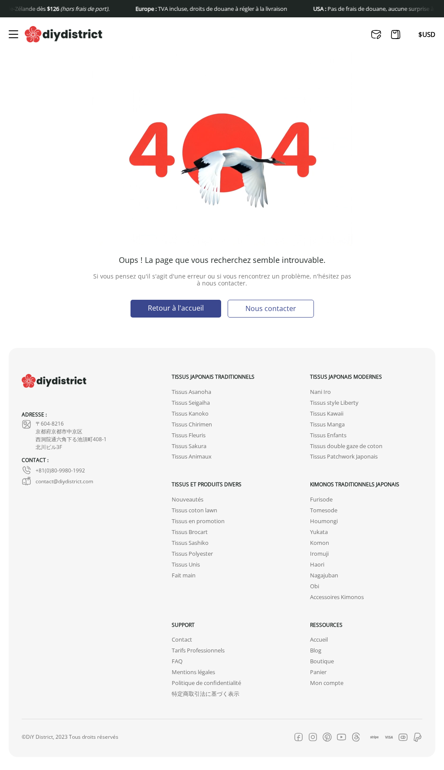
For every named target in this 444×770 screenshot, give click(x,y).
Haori (317, 564)
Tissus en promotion (198, 521)
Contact (182, 639)
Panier (318, 672)
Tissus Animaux (192, 456)
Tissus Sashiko (190, 543)
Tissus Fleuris (189, 435)
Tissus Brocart (190, 532)
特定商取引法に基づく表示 (205, 694)
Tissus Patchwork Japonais (344, 456)
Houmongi (324, 521)
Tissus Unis (186, 564)
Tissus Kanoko (190, 413)
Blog (315, 650)
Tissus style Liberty (334, 403)
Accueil (319, 639)
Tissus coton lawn (194, 510)
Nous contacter (270, 308)
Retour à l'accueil (176, 307)
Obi (314, 586)
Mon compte (326, 683)
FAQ (177, 661)
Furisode (321, 499)
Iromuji (319, 553)
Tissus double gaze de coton (346, 446)
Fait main (184, 575)
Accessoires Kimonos (337, 597)
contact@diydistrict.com (64, 481)
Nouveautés (187, 499)
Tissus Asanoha (191, 392)
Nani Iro (320, 392)
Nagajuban (324, 575)
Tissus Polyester (192, 553)
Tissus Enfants (328, 435)
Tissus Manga (327, 424)
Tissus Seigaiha (191, 403)
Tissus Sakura (189, 446)
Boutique (322, 661)
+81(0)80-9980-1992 (60, 470)
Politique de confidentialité (206, 683)
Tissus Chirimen (192, 424)
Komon (319, 543)
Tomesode (323, 510)
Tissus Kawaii (326, 413)
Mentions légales (193, 672)
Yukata (319, 532)
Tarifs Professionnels (198, 650)
